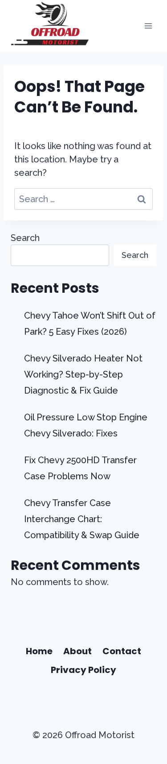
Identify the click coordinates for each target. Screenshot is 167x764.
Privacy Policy (83, 670)
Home (39, 651)
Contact (121, 651)
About (77, 651)
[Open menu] (148, 26)
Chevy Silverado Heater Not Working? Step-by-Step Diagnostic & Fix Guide (83, 374)
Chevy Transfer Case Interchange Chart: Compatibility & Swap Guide (81, 519)
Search (25, 238)
